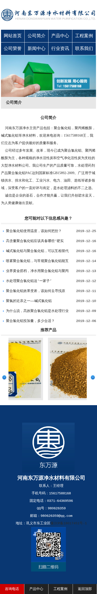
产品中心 (60, 35)
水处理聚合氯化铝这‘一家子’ (29, 281)
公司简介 (37, 35)
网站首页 (13, 35)
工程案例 (84, 35)
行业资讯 (60, 48)
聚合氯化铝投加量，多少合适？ (30, 321)
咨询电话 (12, 589)
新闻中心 (37, 48)
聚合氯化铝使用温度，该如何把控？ (34, 231)
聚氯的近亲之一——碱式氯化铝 (29, 301)
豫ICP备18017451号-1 (68, 523)
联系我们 (84, 48)
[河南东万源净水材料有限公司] (48, 24)
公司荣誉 (13, 48)
